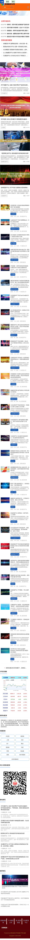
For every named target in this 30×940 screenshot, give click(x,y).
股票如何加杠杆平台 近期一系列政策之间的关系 (16, 46)
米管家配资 (13, 384)
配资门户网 (13, 492)
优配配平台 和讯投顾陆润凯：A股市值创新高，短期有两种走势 (19, 803)
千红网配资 (13, 628)
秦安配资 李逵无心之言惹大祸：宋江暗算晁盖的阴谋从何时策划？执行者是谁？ (19, 452)
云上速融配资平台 (15, 673)
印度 (22, 899)
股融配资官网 (14, 399)
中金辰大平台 (14, 796)
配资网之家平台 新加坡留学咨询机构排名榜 (15, 153)
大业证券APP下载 (15, 413)
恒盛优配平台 (14, 598)
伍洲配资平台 (14, 613)
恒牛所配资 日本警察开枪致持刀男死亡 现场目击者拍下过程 (19, 235)
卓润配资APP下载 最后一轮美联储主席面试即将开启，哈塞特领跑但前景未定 (19, 359)
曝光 (22, 896)
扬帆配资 (13, 507)
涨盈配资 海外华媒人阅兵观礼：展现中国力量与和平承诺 (19, 576)
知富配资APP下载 (15, 690)
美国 (8, 907)
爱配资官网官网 (14, 289)
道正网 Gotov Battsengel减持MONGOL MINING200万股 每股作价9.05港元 (19, 650)
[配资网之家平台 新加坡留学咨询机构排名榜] (15, 140)
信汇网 (12, 318)
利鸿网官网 (13, 214)
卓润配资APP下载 (15, 368)
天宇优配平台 (4, 93)
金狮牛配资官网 (14, 259)
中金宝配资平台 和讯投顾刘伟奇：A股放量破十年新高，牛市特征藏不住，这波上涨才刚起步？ (19, 758)
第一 (8, 896)
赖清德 (22, 888)
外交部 (7, 888)
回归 (22, 892)
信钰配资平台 (4, 195)
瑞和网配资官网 (14, 477)
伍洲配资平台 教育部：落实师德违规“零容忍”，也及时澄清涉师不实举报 (19, 605)
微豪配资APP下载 (15, 781)
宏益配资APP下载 (15, 228)
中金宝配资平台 (14, 767)
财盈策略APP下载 (15, 554)
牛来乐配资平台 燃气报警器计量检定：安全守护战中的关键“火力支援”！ (19, 421)
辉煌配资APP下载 (15, 351)
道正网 (12, 659)
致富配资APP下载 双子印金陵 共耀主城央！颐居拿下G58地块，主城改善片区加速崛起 (19, 681)
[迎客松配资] (8, 3)
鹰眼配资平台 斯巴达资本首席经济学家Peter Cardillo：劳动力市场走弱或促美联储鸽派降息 (19, 326)
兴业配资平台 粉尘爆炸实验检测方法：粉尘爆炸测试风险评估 (19, 436)
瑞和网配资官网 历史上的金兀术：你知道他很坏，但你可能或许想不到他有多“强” (19, 468)
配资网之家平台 (4, 161)
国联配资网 (13, 642)
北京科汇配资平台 (15, 734)
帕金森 (22, 903)
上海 (8, 892)
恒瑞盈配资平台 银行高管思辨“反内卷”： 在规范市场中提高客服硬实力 (19, 697)
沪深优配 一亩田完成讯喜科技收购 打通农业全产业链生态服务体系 (19, 266)
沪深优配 (13, 274)
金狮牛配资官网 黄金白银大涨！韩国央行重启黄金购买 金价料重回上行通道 (19, 251)
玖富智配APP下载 (15, 304)
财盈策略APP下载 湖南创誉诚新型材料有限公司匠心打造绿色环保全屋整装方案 (19, 545)
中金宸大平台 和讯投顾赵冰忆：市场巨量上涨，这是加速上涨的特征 (19, 788)
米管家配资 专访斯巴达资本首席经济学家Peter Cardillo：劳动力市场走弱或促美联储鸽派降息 (19, 375)
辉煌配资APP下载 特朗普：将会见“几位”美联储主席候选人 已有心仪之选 (19, 342)
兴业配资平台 (14, 444)
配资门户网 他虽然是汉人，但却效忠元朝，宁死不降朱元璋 (19, 484)
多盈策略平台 (14, 521)
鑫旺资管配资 (14, 750)
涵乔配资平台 (14, 569)
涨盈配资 (13, 584)
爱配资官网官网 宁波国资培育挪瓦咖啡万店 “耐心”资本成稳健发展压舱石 (19, 281)
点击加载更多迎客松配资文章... (15, 820)
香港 (8, 903)
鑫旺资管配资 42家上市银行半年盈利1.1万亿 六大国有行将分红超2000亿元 (19, 742)
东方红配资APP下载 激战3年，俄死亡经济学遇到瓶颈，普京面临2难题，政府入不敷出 (19, 529)
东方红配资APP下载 (15, 538)
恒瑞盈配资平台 (14, 705)
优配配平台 (13, 811)
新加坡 (7, 899)
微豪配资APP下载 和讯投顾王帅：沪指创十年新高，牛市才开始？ (19, 774)
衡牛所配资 (13, 243)
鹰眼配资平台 (14, 335)
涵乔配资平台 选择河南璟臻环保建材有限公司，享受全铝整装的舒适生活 (19, 561)
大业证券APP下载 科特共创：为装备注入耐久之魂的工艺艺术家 (19, 405)
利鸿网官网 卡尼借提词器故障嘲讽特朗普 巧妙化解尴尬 (19, 206)
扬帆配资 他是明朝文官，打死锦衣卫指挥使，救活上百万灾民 (19, 499)
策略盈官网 (13, 719)
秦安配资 (13, 461)
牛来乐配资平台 (14, 430)
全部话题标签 (15, 911)
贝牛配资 (3, 127)
